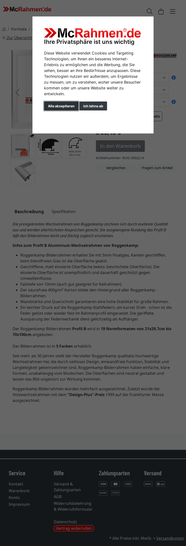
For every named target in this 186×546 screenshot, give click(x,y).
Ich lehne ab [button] (93, 106)
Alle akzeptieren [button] (61, 106)
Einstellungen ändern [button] (66, 116)
